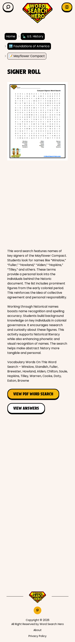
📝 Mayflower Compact (27, 56)
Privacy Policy (37, 636)
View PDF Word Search (33, 394)
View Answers (26, 408)
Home (10, 36)
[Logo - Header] (37, 13)
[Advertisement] (37, 204)
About (37, 630)
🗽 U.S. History (32, 36)
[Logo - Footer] (37, 597)
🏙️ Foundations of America (29, 46)
